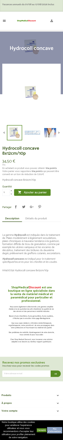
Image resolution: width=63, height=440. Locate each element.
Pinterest (40, 207)
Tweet (24, 207)
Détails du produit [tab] (36, 218)
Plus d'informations (54, 430)
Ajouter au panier (32, 192)
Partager (16, 207)
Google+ (32, 207)
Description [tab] (12, 218)
